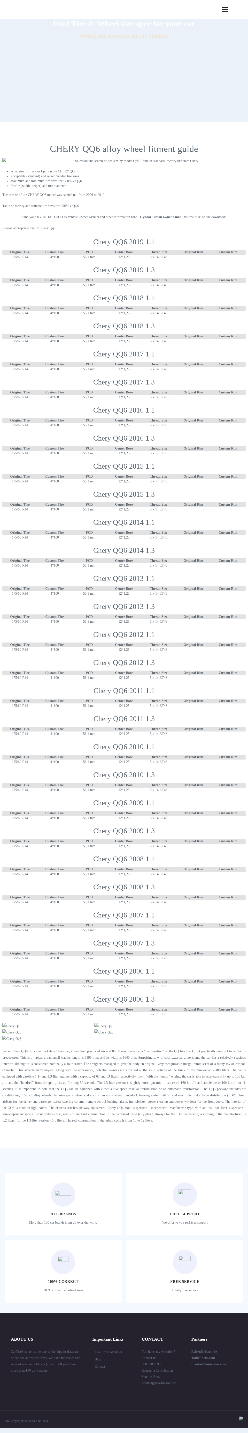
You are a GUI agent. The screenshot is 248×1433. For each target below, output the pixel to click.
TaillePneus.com (203, 1358)
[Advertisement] (124, 88)
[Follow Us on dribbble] (48, 1381)
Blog (98, 1359)
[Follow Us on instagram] (65, 1381)
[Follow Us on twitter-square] (13, 1381)
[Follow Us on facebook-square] (30, 1381)
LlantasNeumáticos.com (208, 1364)
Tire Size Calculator (108, 1352)
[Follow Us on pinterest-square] (39, 1381)
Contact (100, 1366)
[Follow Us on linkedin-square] (21, 1381)
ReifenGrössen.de (204, 1351)
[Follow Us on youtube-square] (56, 1381)
